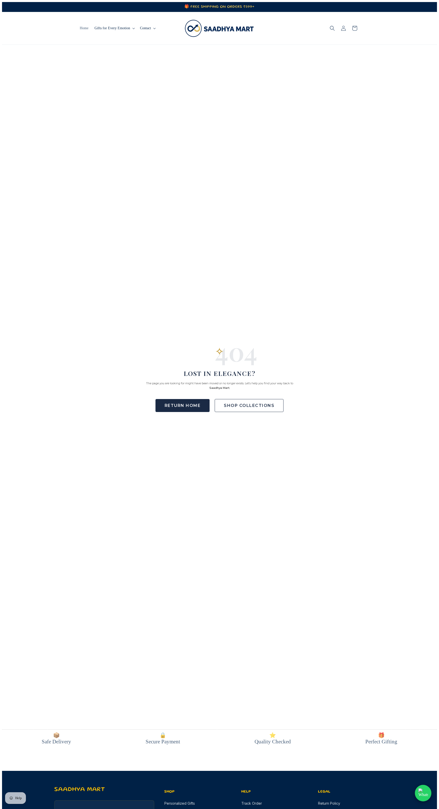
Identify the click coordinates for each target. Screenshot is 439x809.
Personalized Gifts (179, 803)
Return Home (183, 405)
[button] (114, 28)
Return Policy (329, 803)
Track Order (251, 803)
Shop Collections (249, 405)
